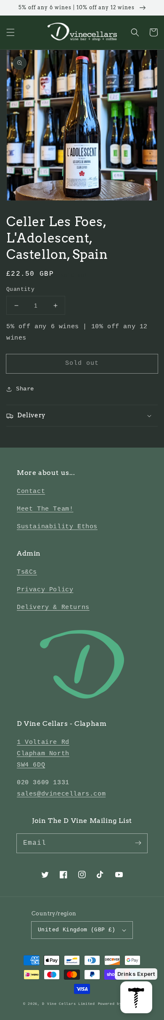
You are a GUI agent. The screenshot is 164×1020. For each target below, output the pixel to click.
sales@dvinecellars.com (61, 794)
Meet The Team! (45, 509)
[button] (10, 32)
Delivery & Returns (53, 607)
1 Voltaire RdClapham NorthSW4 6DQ (43, 754)
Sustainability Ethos (57, 526)
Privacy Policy (45, 589)
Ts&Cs (27, 572)
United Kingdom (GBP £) (77, 930)
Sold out (82, 363)
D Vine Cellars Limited (68, 1004)
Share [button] (25, 388)
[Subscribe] (138, 843)
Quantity (20, 289)
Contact (31, 491)
